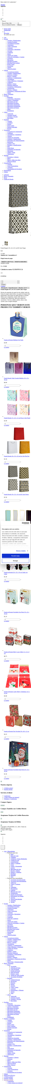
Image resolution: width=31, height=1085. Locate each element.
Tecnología (7, 130)
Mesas (9, 158)
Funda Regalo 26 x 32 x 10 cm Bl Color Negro (16, 494)
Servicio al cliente (8, 1080)
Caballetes (13, 857)
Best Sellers (10, 118)
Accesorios (13, 966)
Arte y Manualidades (9, 851)
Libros (5, 112)
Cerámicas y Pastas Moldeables (19, 859)
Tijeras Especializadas (16, 899)
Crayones (9, 51)
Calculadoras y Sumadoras (14, 134)
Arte (5, 37)
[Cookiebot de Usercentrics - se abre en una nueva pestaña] (22, 523)
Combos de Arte (15, 860)
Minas (8, 109)
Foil (12, 885)
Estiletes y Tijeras (11, 84)
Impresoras (10, 142)
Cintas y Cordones (15, 884)
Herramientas (14, 888)
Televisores (10, 151)
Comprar (3, 286)
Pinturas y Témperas (16, 872)
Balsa (12, 854)
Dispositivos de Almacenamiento (15, 140)
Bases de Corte (14, 856)
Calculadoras (10, 79)
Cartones (9, 121)
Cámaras (9, 136)
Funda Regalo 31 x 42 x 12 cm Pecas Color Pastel (17, 418)
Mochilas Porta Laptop (13, 929)
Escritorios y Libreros (13, 157)
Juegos (9, 54)
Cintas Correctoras (12, 46)
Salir (9, 30)
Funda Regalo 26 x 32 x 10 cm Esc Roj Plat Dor (16, 456)
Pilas (8, 146)
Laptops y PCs (11, 143)
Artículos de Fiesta (15, 968)
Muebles (6, 155)
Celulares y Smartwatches (14, 139)
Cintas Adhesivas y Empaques (15, 81)
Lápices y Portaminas (12, 100)
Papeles (9, 124)
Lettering (13, 890)
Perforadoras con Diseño (17, 896)
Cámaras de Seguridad (13, 137)
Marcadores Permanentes (13, 106)
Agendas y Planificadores (14, 40)
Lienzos (13, 868)
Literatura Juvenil (11, 115)
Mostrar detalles (21, 551)
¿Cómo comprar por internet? (11, 797)
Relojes (12, 984)
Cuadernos (10, 52)
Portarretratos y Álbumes (17, 990)
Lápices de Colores (12, 55)
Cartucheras (10, 45)
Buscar (4, 23)
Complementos (14, 862)
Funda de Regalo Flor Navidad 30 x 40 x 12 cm (16, 731)
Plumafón (13, 875)
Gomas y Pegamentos (16, 866)
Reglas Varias (10, 64)
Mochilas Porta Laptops (13, 63)
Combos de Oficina (12, 948)
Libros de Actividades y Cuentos (15, 57)
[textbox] (9, 25)
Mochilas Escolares (12, 61)
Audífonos (10, 133)
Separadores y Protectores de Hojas (16, 91)
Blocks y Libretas (11, 76)
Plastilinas (13, 874)
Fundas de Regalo (15, 971)
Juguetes (13, 986)
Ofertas (6, 172)
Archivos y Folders (12, 75)
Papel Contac (10, 125)
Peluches (13, 983)
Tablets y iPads (11, 152)
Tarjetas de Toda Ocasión (17, 975)
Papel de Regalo (15, 972)
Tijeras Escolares (11, 69)
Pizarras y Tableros (12, 90)
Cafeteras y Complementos (14, 78)
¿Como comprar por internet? (15, 1083)
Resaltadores (10, 110)
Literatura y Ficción (12, 116)
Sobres (9, 93)
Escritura (6, 95)
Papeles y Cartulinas (9, 1018)
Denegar (15, 560)
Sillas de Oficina (11, 161)
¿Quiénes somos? (8, 788)
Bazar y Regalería (8, 94)
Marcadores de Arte (12, 101)
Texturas (13, 897)
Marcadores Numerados (13, 104)
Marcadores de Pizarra (13, 107)
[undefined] (15, 210)
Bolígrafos (10, 97)
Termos (9, 67)
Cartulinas (10, 122)
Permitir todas (15, 556)
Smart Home (10, 148)
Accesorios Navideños (16, 977)
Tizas (12, 876)
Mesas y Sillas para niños (13, 160)
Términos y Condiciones (10, 799)
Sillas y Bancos (11, 1065)
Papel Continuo (11, 1026)
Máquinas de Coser (16, 891)
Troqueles (13, 900)
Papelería (6, 119)
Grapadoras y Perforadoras (14, 87)
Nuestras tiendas (8, 789)
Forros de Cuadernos (12, 918)
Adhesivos (13, 882)
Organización (10, 88)
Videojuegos (10, 154)
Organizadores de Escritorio (14, 169)
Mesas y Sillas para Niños (14, 1062)
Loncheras (10, 58)
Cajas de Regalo (15, 969)
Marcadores (10, 60)
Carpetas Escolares (12, 42)
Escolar (6, 39)
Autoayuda (10, 113)
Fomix (12, 865)
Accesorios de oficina (13, 72)
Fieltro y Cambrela (15, 863)
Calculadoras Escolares (13, 43)
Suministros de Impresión (14, 149)
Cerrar (2, 848)
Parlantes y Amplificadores (14, 145)
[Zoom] (6, 245)
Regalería (9, 978)
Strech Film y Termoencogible (15, 962)
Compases (10, 48)
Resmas (9, 128)
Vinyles (13, 902)
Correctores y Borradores (13, 49)
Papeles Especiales (12, 127)
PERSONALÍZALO (9, 1075)
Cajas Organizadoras (12, 166)
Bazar (8, 965)
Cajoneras (9, 167)
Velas (12, 993)
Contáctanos (7, 796)
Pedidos (6, 30)
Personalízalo (7, 170)
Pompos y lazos (15, 974)
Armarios (9, 164)
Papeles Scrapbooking (16, 894)
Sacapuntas (10, 66)
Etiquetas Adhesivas (12, 85)
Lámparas (9, 1059)
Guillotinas (13, 887)
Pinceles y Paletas (15, 871)
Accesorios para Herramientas (18, 881)
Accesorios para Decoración (18, 879)
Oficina (6, 70)
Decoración (14, 981)
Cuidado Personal (15, 980)
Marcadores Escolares (13, 103)
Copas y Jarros (14, 987)
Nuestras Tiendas (8, 1078)
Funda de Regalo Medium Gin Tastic (13, 340)
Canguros (13, 989)
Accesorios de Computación (14, 131)
